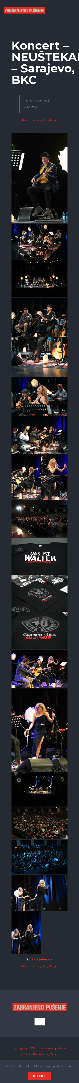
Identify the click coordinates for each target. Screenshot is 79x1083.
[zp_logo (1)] (24, 3)
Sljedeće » (44, 959)
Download (15, 137)
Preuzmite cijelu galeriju (39, 120)
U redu (39, 1075)
